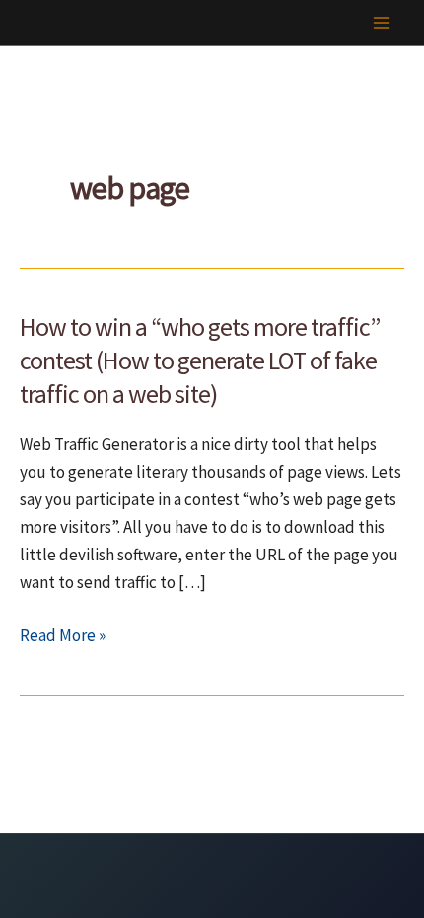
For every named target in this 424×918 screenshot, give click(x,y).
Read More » (63, 636)
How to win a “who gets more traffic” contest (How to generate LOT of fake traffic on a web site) (200, 360)
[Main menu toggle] (382, 22)
